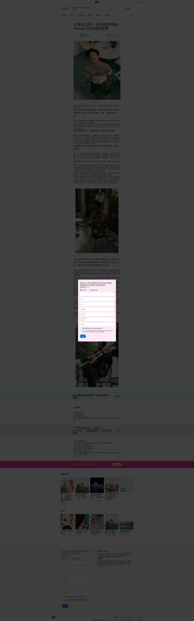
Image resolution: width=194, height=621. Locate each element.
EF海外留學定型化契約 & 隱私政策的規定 (97, 330)
